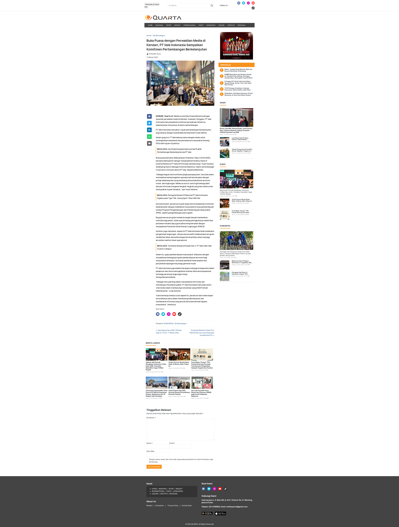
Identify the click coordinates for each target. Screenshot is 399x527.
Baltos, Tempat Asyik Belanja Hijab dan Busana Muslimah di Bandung (238, 70)
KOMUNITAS (210, 25)
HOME (150, 25)
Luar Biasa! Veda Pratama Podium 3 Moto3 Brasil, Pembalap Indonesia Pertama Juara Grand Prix (241, 140)
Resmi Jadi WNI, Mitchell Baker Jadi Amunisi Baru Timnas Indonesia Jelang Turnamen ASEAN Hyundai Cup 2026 (236, 130)
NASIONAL (159, 25)
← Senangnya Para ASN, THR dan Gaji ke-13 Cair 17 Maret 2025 (169, 331)
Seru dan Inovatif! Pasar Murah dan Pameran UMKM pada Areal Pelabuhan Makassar (201, 393)
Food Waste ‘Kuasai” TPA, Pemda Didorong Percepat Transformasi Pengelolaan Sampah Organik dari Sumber (202, 365)
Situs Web (150, 451)
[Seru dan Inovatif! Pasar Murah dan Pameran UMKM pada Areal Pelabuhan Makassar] (202, 383)
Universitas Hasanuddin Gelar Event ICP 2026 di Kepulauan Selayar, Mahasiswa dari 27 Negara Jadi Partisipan (156, 393)
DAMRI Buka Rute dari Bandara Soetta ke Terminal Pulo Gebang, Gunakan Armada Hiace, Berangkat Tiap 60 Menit (238, 76)
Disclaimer (160, 505)
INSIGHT (177, 25)
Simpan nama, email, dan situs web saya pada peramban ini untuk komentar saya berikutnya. (181, 460)
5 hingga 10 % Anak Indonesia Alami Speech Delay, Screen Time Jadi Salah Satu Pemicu (238, 83)
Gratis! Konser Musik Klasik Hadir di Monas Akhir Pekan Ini (179, 364)
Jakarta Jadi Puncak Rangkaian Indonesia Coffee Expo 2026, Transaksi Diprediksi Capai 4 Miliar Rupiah (156, 366)
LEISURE (221, 25)
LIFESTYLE (231, 25)
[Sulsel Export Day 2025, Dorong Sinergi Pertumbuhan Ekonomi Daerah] (179, 383)
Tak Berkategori (159, 35)
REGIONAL (241, 25)
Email (172, 443)
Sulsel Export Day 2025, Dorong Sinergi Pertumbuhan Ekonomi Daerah (179, 392)
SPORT (168, 25)
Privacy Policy (173, 505)
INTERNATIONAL (158, 491)
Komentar (151, 417)
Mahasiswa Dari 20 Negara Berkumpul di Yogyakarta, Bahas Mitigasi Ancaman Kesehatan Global (242, 263)
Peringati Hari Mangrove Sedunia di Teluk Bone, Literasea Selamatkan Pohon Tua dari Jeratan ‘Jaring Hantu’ (235, 253)
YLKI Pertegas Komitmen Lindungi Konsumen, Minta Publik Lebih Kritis (238, 89)
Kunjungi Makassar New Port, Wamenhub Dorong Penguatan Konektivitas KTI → (202, 332)
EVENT (201, 25)
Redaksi (149, 505)
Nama (150, 443)
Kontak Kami (187, 505)
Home (149, 35)
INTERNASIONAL (189, 25)
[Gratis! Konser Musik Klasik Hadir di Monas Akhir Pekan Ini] (179, 354)
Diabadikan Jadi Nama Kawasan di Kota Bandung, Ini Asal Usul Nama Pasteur (239, 94)
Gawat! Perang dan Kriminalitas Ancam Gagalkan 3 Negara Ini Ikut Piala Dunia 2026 (242, 151)
